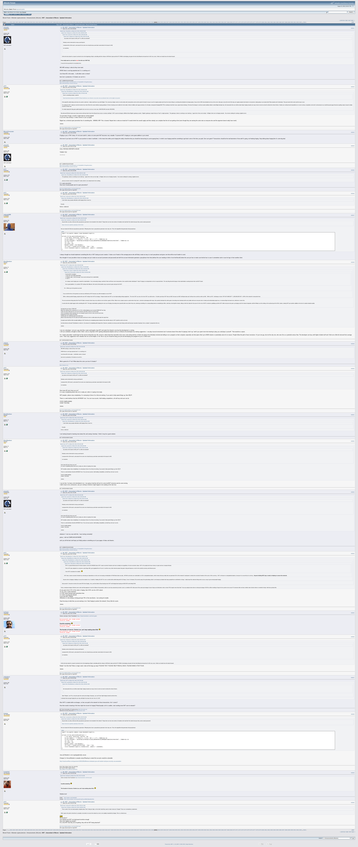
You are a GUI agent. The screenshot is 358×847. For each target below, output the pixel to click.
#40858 (352, 714)
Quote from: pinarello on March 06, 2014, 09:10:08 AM (72, 346)
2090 (291, 22)
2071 (236, 22)
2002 (37, 22)
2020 (89, 22)
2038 (141, 22)
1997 (22, 22)
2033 (126, 22)
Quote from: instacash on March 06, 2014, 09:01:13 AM (72, 805)
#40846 (352, 193)
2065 (219, 22)
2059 (202, 22)
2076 (251, 22)
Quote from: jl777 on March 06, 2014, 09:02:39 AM (71, 265)
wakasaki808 (7, 214)
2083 (271, 22)
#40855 (352, 612)
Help (11, 14)
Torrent (24, 12)
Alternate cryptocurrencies (18, 18)
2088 (286, 22)
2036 (135, 22)
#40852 (352, 441)
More (29, 14)
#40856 (352, 636)
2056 (193, 22)
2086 (280, 22)
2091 (294, 22)
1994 (13, 22)
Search (15, 14)
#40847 (352, 215)
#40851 (352, 414)
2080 (263, 22)
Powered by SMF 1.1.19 (170, 844)
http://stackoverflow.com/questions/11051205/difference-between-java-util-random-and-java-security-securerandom (90, 761)
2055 (190, 22)
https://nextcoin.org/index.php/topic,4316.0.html (72, 224)
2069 (231, 22)
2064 (216, 22)
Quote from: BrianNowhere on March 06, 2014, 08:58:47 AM (73, 556)
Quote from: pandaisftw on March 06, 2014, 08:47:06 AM (74, 682)
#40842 (352, 86)
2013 (68, 22)
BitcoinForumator (9, 131)
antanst (6, 343)
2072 (239, 22)
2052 (182, 22)
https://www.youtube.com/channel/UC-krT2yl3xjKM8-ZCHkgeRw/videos (76, 82)
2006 (48, 22)
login (18, 9)
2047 (167, 22)
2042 (152, 22)
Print (353, 22)
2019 (86, 22)
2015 (74, 22)
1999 (28, 22)
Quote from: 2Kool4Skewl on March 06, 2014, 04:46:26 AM (76, 268)
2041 (149, 22)
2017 (80, 22)
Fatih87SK (7, 772)
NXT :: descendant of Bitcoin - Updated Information (57, 18)
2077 (254, 22)
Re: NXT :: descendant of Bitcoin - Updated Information (79, 27)
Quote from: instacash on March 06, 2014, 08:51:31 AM (72, 173)
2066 (222, 22)
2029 (115, 22)
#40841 (352, 28)
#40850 (352, 368)
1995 (16, 22)
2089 (289, 22)
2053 (184, 22)
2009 (57, 22)
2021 (91, 22)
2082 (268, 22)
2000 (31, 22)
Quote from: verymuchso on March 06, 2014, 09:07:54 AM (73, 218)
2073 (242, 22)
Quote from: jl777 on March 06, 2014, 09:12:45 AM (71, 417)
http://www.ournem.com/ (79, 710)
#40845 (352, 170)
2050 (176, 22)
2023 (97, 22)
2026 (106, 22)
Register (24, 14)
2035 (132, 22)
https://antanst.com (64, 365)
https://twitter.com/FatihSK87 (70, 797)
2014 (71, 22)
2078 (257, 22)
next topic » (351, 20)
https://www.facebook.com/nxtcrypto (87, 616)
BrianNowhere (8, 261)
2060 (205, 22)
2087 (283, 22)
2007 (51, 22)
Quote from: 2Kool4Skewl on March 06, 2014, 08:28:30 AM (77, 561)
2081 (265, 22)
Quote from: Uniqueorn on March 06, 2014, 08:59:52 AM (74, 32)
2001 (34, 22)
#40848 (352, 262)
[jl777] (7, 96)
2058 (199, 22)
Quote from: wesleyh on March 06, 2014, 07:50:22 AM (75, 93)
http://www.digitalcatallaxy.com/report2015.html (70, 127)
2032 (123, 22)
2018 (83, 22)
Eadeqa (6, 713)
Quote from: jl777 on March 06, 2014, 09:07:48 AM (71, 680)
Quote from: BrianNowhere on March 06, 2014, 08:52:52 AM (74, 198)
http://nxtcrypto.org (82, 709)
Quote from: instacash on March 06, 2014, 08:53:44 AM (72, 196)
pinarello (6, 27)
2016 (77, 22)
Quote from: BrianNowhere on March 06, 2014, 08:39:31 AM (74, 91)
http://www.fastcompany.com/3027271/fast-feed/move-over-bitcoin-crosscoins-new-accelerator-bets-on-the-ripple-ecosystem (91, 98)
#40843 (352, 132)
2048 (170, 22)
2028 (112, 22)
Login (19, 14)
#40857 (352, 677)
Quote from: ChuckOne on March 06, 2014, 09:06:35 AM (72, 31)
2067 (225, 22)
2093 (300, 22)
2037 (138, 22)
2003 (40, 22)
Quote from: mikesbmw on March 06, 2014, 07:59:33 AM (77, 563)
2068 (228, 22)
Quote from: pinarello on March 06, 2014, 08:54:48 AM (75, 34)
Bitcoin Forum (6, 18)
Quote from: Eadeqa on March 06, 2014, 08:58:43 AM (73, 807)
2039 (143, 22)
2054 (187, 22)
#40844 (352, 145)
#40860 (352, 802)
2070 (234, 22)
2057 (196, 22)
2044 (158, 22)
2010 (60, 22)
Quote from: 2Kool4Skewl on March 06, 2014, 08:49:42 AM (73, 89)
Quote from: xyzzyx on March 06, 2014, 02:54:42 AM (75, 270)
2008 (54, 22)
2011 (63, 22)
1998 (25, 22)
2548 (304, 22)
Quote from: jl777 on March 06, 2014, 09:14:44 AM (71, 444)
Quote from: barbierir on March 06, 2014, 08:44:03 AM (73, 220)
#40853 (352, 492)
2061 (208, 22)
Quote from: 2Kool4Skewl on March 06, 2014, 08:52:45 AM (74, 558)
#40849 (352, 343)
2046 (164, 22)
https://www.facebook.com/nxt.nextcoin (68, 83)
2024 (100, 22)
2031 (120, 22)
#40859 (352, 772)
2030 (117, 22)
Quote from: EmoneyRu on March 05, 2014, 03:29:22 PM (77, 272)
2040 (146, 22)
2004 (42, 22)
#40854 (352, 553)
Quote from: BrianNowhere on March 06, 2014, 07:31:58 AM (74, 266)
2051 (179, 22)
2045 (161, 22)
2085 (277, 22)
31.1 (21, 12)
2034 (129, 22)
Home (7, 14)
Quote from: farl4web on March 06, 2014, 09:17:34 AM (72, 775)
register (23, 9)
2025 (103, 22)
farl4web (6, 612)
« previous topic (343, 20)
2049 (173, 22)
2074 (245, 22)
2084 (274, 22)
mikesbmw (7, 677)
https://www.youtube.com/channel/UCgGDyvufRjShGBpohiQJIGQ (79, 799)
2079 (260, 22)
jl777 (5, 86)
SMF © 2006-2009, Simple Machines (185, 844)
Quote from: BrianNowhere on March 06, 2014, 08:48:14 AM (76, 560)
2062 (210, 22)
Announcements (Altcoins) (34, 18)
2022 (94, 22)
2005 (45, 22)
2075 (248, 22)
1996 (19, 22)
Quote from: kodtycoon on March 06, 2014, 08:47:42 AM (76, 36)
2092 (297, 22)
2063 (213, 22)
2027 (109, 22)
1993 (11, 22)
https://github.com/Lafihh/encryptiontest (68, 769)
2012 (65, 22)
